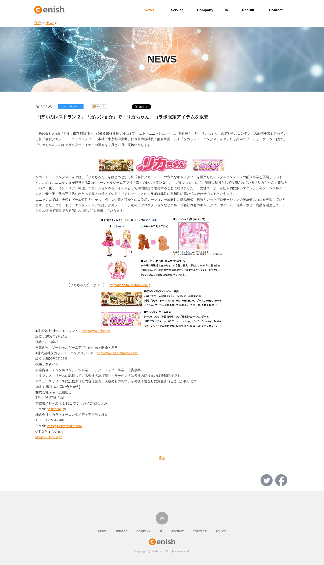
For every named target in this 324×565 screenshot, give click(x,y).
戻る (162, 458)
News (149, 10)
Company (205, 10)
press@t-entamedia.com (64, 426)
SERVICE (121, 531)
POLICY (221, 531)
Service (177, 10)
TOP (37, 23)
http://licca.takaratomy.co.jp (130, 285)
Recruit (248, 10)
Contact (276, 10)
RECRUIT (177, 531)
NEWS (102, 531)
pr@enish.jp (55, 409)
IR (226, 10)
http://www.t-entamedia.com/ (117, 353)
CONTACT (200, 531)
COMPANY (143, 531)
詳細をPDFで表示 (48, 437)
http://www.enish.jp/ (96, 331)
